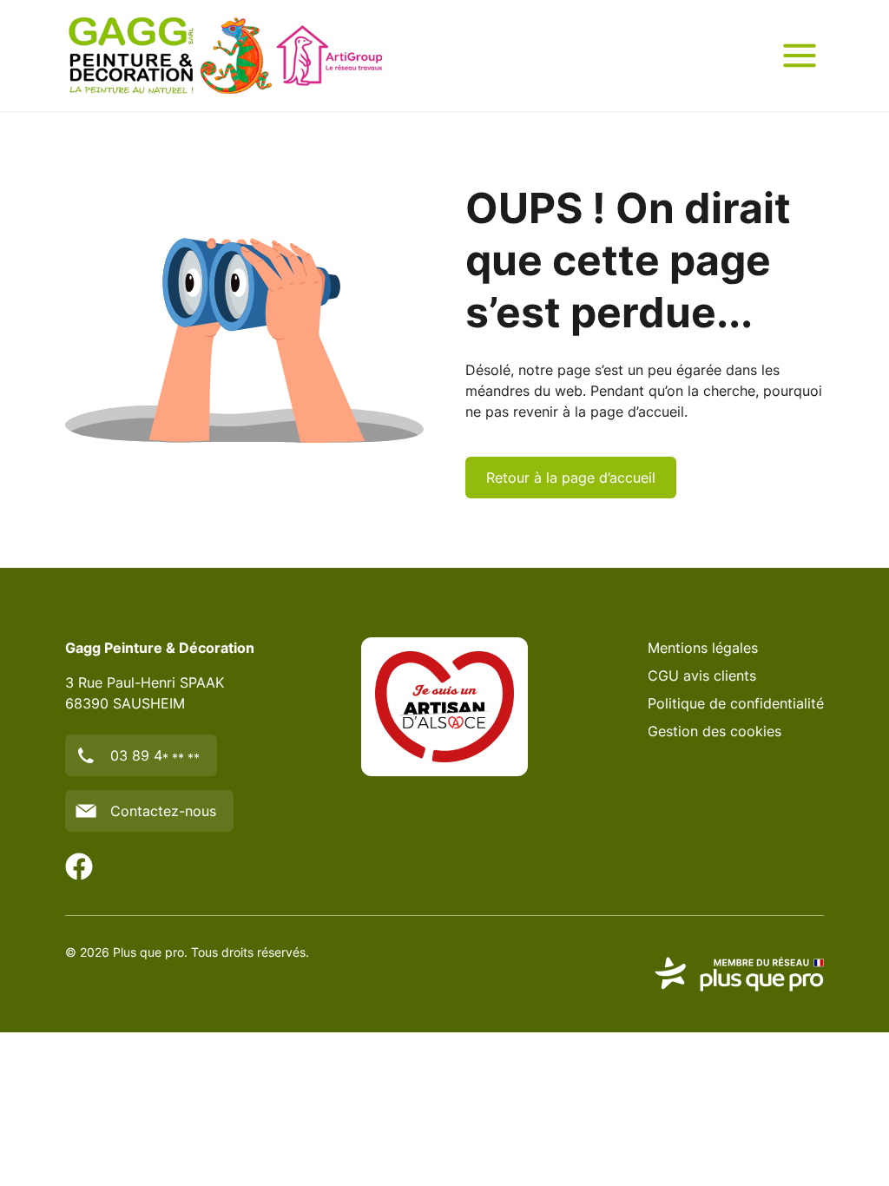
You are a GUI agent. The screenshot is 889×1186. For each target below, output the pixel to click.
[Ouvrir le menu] (799, 55)
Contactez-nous (163, 811)
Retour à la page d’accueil (570, 477)
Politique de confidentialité (736, 703)
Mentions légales (703, 647)
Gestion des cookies (714, 731)
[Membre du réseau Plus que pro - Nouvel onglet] (739, 974)
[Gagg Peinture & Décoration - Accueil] (225, 55)
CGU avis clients (702, 675)
